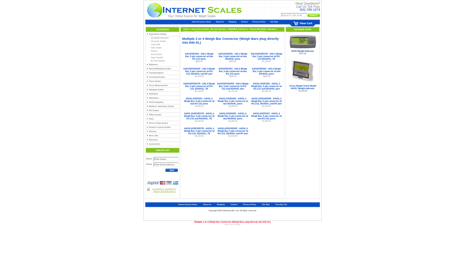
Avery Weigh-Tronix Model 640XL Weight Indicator (302, 87)
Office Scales (155, 115)
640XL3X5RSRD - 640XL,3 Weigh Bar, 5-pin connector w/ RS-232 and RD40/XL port (266, 86)
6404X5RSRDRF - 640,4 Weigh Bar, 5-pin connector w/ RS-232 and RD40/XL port (232, 86)
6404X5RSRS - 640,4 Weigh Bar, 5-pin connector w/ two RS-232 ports (233, 71)
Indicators (154, 98)
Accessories (156, 54)
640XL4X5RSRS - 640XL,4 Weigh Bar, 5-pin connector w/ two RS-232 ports (266, 116)
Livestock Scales (158, 41)
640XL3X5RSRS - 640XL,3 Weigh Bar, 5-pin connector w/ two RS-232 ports (199, 101)
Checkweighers (156, 73)
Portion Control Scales (160, 127)
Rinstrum (153, 140)
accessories (154, 144)
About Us (220, 22)
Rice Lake (153, 135)
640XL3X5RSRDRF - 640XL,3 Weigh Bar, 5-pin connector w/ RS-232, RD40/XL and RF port (266, 101)
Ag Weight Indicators (160, 38)
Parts (151, 119)
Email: (149, 164)
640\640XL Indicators (238, 29)
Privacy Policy (259, 22)
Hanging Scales (156, 89)
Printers (154, 51)
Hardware (153, 94)
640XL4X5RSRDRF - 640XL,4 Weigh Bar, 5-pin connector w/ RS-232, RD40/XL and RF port (233, 131)
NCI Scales (154, 110)
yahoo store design (233, 224)
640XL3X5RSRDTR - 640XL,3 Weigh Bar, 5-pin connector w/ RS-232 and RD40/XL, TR (199, 116)
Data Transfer (157, 57)
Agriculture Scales (157, 34)
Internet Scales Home (201, 22)
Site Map (274, 22)
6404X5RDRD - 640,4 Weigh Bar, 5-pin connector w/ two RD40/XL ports (266, 71)
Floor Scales (156, 48)
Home (186, 29)
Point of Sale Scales (158, 123)
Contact (244, 22)
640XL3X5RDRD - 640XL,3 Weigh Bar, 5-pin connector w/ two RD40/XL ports (233, 101)
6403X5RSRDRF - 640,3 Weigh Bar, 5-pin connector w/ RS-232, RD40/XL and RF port (199, 71)
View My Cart (281, 204)
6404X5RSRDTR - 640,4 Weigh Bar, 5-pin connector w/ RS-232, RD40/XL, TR (199, 86)
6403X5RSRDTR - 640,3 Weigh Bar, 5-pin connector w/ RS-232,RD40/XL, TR (266, 56)
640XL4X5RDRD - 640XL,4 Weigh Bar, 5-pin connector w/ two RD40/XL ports (233, 116)
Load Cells (155, 44)
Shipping (232, 22)
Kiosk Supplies (156, 102)
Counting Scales (157, 77)
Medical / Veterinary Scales (161, 106)
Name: (149, 159)
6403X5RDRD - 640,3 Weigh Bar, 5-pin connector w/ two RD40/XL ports (233, 56)
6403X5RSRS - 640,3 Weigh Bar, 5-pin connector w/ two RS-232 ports (199, 56)
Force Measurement (158, 85)
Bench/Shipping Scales (160, 69)
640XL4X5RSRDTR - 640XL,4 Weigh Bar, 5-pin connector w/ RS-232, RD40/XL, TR (199, 131)
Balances (153, 64)
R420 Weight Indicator (302, 51)
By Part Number (158, 61)
